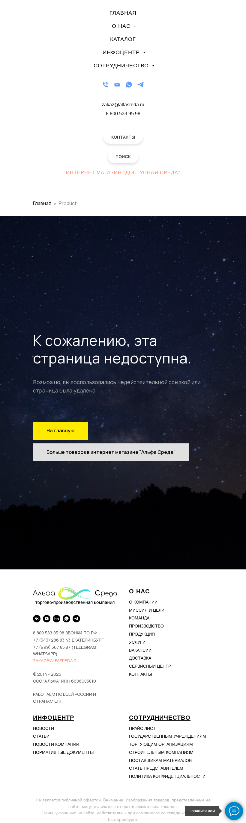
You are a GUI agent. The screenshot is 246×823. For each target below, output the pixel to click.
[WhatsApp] (129, 84)
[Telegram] (140, 84)
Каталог (123, 39)
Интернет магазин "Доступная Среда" (123, 172)
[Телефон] (105, 84)
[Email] (117, 84)
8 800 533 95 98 (123, 113)
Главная (123, 13)
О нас (122, 26)
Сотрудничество (122, 66)
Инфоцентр (122, 52)
